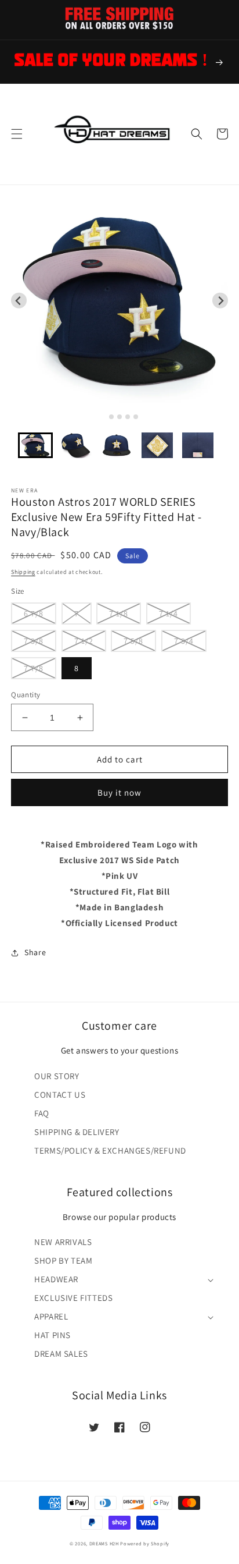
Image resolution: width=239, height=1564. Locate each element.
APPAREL (51, 1316)
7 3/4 (184, 641)
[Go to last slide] (19, 300)
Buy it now (119, 792)
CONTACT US (59, 1094)
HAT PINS (52, 1334)
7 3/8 (34, 641)
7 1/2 (83, 641)
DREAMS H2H (104, 1543)
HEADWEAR (56, 1279)
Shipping (23, 572)
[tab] (103, 417)
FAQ (41, 1113)
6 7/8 (34, 613)
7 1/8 (118, 613)
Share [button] (35, 952)
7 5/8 (133, 641)
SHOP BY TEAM (63, 1260)
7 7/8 (34, 668)
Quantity (25, 695)
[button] (17, 134)
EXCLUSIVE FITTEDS (73, 1297)
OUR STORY (56, 1075)
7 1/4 (168, 613)
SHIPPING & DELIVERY (76, 1131)
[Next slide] (220, 300)
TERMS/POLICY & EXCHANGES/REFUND (110, 1150)
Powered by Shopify (144, 1543)
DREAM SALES (61, 1353)
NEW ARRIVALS (63, 1241)
